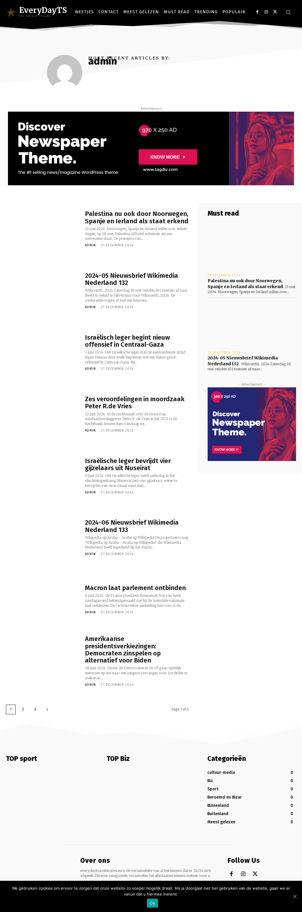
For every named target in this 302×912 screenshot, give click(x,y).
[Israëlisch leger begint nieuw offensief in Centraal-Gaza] (42, 352)
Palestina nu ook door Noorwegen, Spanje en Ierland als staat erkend (136, 217)
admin (90, 245)
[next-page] (47, 709)
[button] (288, 12)
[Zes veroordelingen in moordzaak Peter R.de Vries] (42, 414)
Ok (152, 903)
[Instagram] (266, 12)
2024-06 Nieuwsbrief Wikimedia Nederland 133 (132, 525)
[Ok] (295, 896)
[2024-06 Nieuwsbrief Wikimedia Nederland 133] (42, 537)
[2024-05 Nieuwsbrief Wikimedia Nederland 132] (42, 290)
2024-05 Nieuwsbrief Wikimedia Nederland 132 (131, 279)
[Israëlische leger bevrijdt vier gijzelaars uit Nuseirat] (42, 475)
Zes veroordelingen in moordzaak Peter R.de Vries (135, 402)
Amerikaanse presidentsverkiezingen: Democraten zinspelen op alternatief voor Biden (123, 649)
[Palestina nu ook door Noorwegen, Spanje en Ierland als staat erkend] (42, 228)
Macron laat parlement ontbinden (135, 588)
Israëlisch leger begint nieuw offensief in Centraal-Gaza (127, 340)
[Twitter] (275, 12)
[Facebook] (257, 12)
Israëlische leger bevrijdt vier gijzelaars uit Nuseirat (128, 464)
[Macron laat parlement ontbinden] (42, 599)
